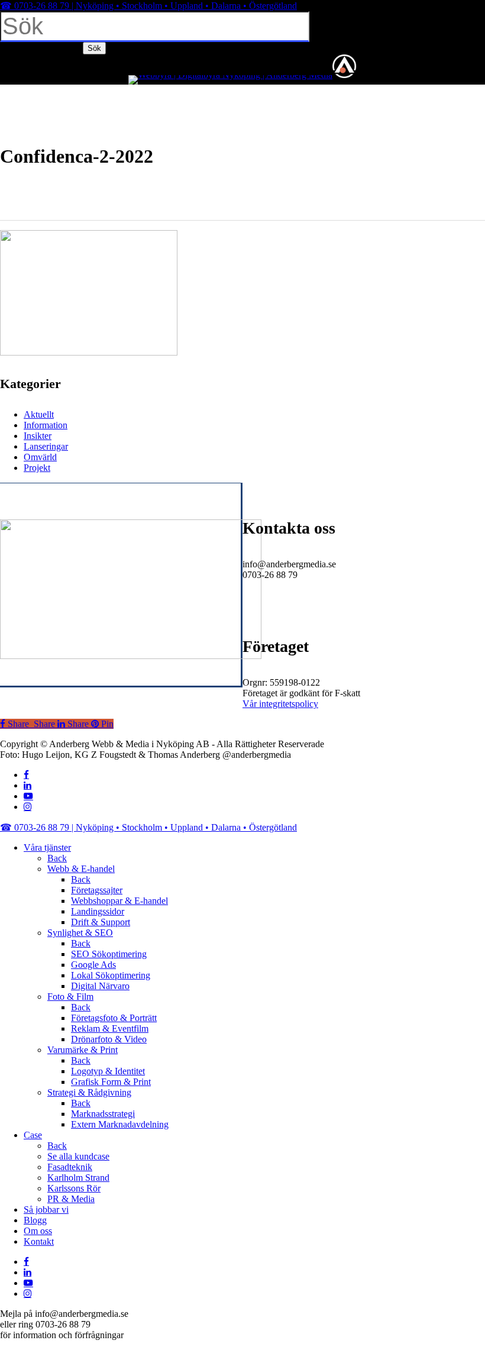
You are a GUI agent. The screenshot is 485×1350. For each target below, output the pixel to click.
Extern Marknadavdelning (120, 1124)
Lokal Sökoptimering (110, 975)
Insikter (37, 436)
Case (33, 1135)
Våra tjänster (47, 847)
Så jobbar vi (46, 1209)
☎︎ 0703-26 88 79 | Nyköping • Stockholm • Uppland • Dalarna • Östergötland (148, 6)
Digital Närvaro (100, 986)
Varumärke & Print (82, 1050)
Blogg (35, 1220)
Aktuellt (39, 414)
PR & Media (71, 1199)
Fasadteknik (69, 1167)
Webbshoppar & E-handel (119, 901)
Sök (94, 48)
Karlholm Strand (78, 1178)
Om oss (38, 1231)
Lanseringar (46, 446)
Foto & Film (70, 996)
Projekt (37, 468)
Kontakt (39, 1241)
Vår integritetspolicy (280, 704)
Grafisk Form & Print (111, 1082)
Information (45, 425)
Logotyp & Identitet (108, 1071)
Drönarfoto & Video (109, 1039)
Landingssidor (97, 911)
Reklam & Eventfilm (109, 1028)
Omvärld (40, 457)
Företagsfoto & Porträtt (114, 1018)
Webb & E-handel (81, 869)
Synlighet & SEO (80, 933)
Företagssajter (96, 890)
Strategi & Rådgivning (89, 1092)
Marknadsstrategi (103, 1114)
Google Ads (93, 965)
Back (57, 858)
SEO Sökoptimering (109, 954)
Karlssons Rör (74, 1188)
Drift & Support (100, 922)
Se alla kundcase (78, 1156)
